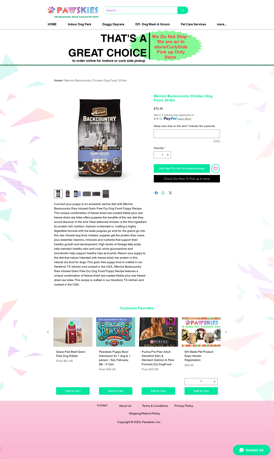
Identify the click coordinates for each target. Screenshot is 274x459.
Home (58, 80)
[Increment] (168, 155)
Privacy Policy (183, 406)
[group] (137, 357)
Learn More (184, 118)
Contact (102, 405)
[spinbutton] (162, 155)
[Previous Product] (48, 332)
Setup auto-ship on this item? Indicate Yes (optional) (184, 125)
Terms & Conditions (155, 406)
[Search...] (182, 10)
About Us (125, 406)
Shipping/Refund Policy (144, 413)
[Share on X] (170, 193)
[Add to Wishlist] (215, 168)
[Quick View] (72, 332)
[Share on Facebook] (156, 193)
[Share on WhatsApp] (163, 193)
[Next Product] (226, 332)
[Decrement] (156, 155)
